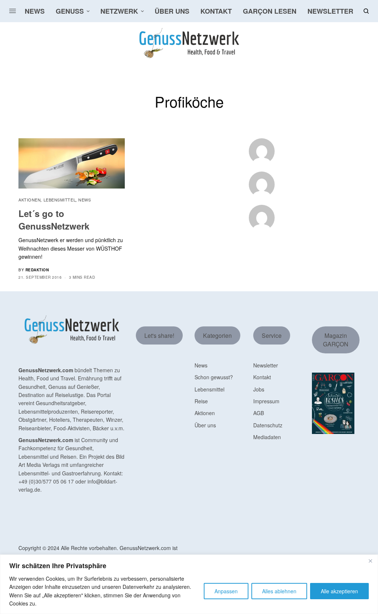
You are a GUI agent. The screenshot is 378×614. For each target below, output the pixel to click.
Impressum (266, 401)
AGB (258, 413)
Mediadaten (267, 437)
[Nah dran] (370, 560)
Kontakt (262, 377)
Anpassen (226, 591)
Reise (201, 401)
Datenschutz (267, 425)
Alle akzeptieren (339, 591)
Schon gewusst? (214, 377)
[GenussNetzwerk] (189, 43)
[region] (189, 584)
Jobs (258, 389)
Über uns (205, 425)
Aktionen (29, 200)
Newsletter (265, 365)
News (84, 200)
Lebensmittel (60, 200)
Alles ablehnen (279, 591)
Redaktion (37, 269)
